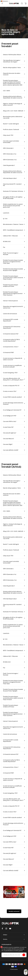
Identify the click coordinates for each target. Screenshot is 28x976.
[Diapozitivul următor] (23, 892)
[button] (1, 947)
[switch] (26, 974)
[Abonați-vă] (23, 954)
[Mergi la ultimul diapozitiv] (4, 892)
